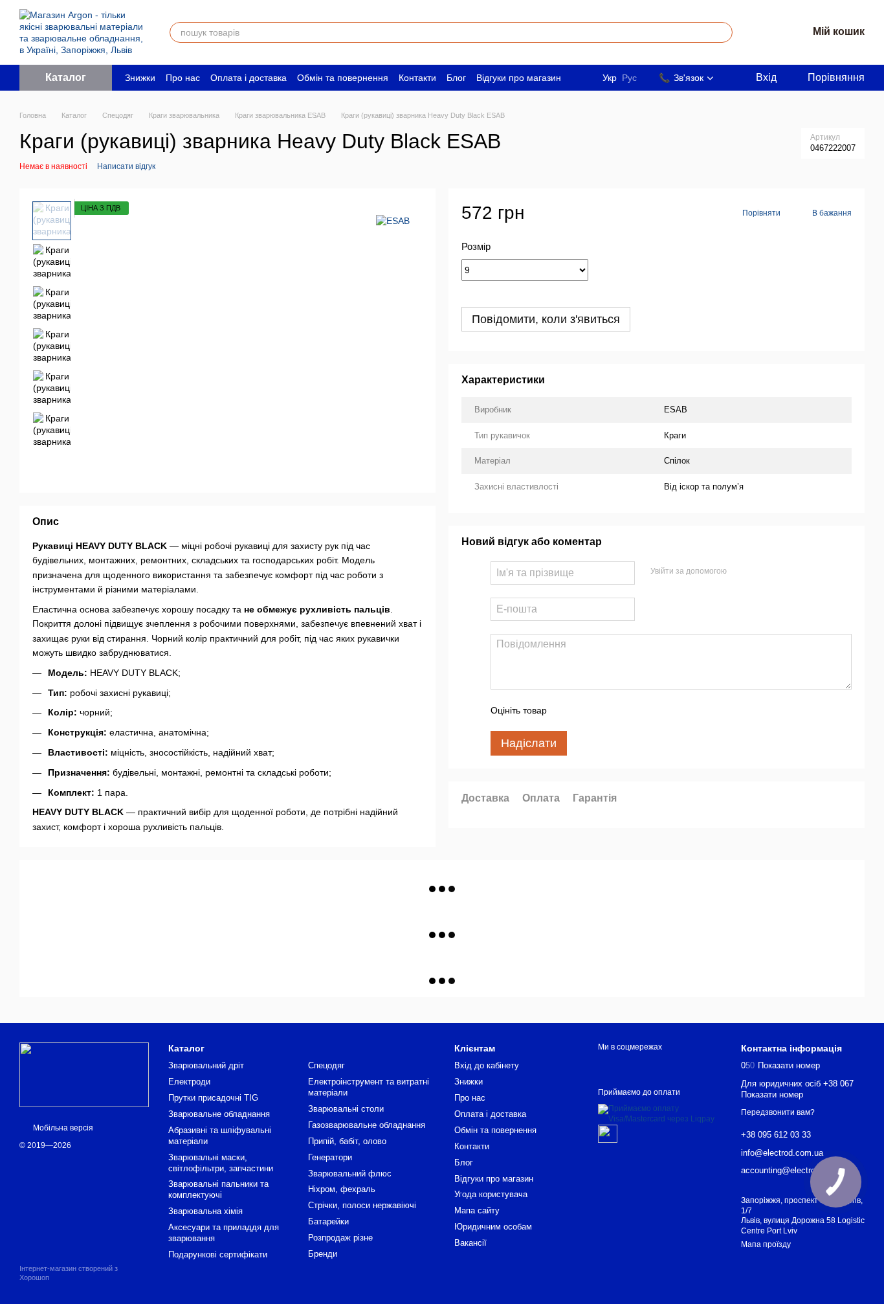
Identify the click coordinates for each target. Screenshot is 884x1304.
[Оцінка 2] (589, 710)
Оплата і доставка (248, 78)
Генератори (330, 1157)
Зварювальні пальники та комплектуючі (218, 1189)
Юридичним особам (493, 1226)
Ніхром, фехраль (341, 1189)
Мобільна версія (62, 1127)
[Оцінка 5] (651, 710)
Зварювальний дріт (206, 1065)
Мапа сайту (477, 1210)
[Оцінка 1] (568, 710)
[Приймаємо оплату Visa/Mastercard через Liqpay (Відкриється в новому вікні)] (660, 1113)
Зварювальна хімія (205, 1211)
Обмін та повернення (342, 78)
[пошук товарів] (722, 32)
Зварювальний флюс (350, 1173)
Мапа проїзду (766, 1244)
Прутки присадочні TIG (213, 1098)
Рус (629, 77)
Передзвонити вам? (778, 1112)
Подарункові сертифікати (217, 1254)
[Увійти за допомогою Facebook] (741, 571)
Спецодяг (326, 1065)
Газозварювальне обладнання (366, 1125)
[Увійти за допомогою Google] (761, 571)
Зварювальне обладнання (219, 1114)
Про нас (183, 78)
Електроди (189, 1081)
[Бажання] (763, 32)
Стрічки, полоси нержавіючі (362, 1205)
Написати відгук (126, 166)
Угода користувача (490, 1194)
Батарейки (328, 1221)
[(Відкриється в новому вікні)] (607, 1133)
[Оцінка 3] (609, 710)
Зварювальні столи (346, 1109)
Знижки (140, 78)
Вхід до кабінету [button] (486, 1065)
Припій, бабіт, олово (347, 1141)
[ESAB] (393, 220)
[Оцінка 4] (630, 710)
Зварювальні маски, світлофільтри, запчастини (220, 1162)
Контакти (417, 78)
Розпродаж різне (340, 1237)
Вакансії (470, 1243)
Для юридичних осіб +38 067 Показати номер (797, 1089)
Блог (456, 78)
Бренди (322, 1254)
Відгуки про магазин (518, 78)
